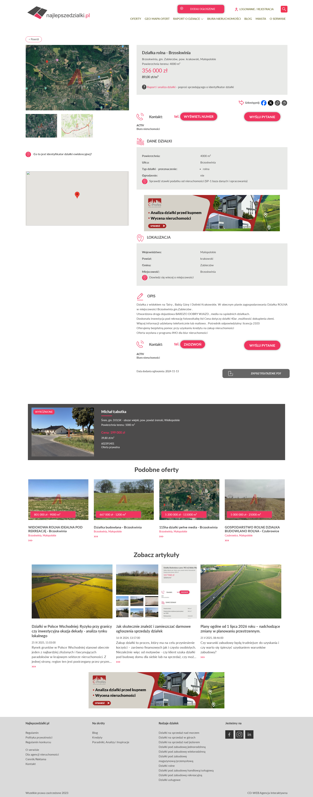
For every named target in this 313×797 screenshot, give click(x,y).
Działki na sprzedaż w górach (177, 737)
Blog (248, 18)
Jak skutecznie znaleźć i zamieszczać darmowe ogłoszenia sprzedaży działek (153, 628)
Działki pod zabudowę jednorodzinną (182, 746)
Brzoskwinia (149, 59)
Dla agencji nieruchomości (42, 754)
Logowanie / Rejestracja (256, 9)
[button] (77, 195)
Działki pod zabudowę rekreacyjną (180, 775)
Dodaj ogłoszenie (202, 9)
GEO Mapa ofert (157, 18)
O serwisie (278, 18)
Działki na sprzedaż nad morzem (179, 732)
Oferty (135, 18)
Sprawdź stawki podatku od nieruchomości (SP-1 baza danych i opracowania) (198, 181)
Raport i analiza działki (161, 87)
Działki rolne (167, 765)
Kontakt (31, 763)
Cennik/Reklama (36, 759)
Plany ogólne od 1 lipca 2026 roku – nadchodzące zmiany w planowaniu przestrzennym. (240, 628)
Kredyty (97, 737)
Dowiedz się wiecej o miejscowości (171, 277)
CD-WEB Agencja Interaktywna (267, 792)
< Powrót (34, 39)
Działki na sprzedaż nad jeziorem (179, 742)
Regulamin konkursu (38, 742)
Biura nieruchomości (224, 18)
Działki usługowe (169, 779)
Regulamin (32, 732)
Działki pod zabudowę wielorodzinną (182, 751)
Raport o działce (187, 18)
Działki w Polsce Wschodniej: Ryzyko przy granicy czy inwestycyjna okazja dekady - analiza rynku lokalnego (72, 631)
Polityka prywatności (39, 737)
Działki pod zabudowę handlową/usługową (186, 770)
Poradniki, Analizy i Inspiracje (110, 742)
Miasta (261, 18)
